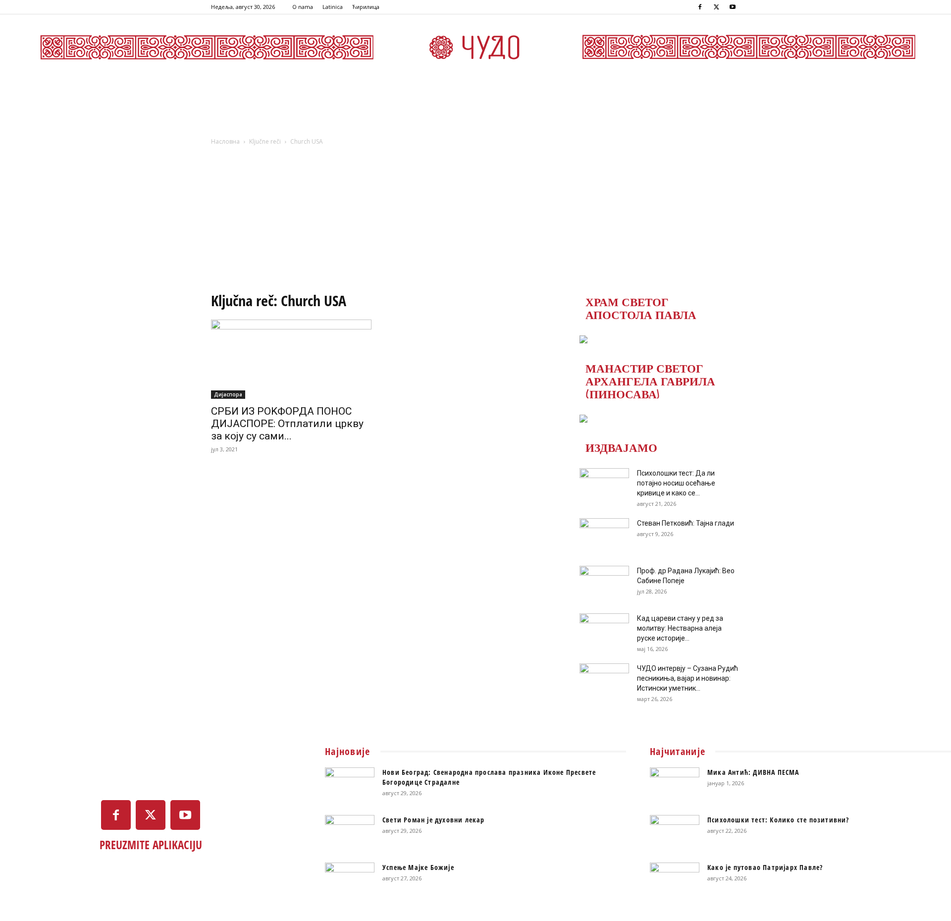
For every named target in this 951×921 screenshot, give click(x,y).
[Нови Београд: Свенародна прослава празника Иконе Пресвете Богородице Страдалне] (349, 784)
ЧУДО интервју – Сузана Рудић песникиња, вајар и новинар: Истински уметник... (687, 678)
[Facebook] (699, 7)
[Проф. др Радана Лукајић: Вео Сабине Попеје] (604, 583)
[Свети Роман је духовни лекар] (349, 832)
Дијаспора (228, 394)
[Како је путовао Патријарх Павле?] (674, 880)
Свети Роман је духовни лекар (433, 819)
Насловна (225, 141)
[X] (716, 7)
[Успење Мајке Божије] (349, 880)
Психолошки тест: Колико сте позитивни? (778, 819)
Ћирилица (365, 6)
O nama (302, 6)
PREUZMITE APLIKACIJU (151, 844)
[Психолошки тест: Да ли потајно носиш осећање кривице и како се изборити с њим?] (604, 485)
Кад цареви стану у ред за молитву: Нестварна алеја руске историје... (680, 628)
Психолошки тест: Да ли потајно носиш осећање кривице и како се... (676, 483)
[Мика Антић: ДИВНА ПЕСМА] (674, 784)
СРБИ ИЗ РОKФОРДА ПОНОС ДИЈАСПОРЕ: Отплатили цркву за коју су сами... (287, 423)
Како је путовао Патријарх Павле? (765, 867)
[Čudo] (475, 47)
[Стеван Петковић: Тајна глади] (604, 535)
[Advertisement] (475, 221)
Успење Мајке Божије (418, 867)
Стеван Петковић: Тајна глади (685, 523)
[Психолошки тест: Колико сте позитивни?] (674, 832)
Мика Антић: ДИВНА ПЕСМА (753, 772)
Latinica (332, 6)
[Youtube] (732, 7)
